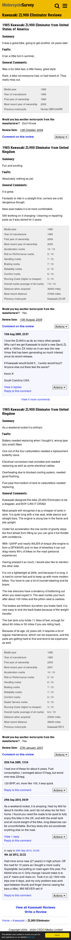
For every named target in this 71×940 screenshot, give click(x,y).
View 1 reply (11, 836)
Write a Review (36, 912)
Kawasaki (19, 920)
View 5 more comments (35, 399)
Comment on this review (18, 137)
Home (6, 920)
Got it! (57, 935)
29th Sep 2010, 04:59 (27, 850)
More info (31, 937)
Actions (59, 137)
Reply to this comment (17, 391)
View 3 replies (13, 387)
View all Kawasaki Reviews (35, 907)
